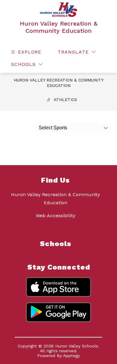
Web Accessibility (55, 215)
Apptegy (71, 355)
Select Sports (53, 127)
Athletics (65, 99)
